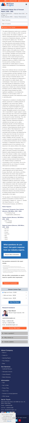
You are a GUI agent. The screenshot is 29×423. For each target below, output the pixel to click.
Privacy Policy (5, 388)
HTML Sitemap (5, 396)
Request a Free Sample (9, 27)
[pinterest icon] (19, 420)
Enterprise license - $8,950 (10, 298)
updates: (9, 341)
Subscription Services (7, 371)
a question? (9, 333)
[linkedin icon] (16, 420)
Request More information (12, 254)
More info (9, 421)
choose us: (8, 337)
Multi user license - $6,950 (10, 295)
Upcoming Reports (6, 358)
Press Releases (6, 360)
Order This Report (14, 302)
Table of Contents (6, 23)
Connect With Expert (14, 328)
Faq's (3, 382)
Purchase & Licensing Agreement (9, 393)
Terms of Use (5, 390)
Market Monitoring (6, 377)
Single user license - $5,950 (10, 292)
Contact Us (4, 355)
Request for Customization (10, 283)
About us (4, 352)
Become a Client (24, 1)
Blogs (3, 363)
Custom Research (6, 374)
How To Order (5, 385)
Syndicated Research (7, 368)
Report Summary (6, 20)
